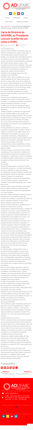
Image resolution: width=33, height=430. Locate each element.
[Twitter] (22, 13)
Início (2, 26)
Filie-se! (7, 18)
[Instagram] (14, 13)
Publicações (16, 18)
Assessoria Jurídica (22, 22)
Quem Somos (9, 22)
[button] (2, 368)
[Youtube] (18, 13)
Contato (25, 18)
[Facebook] (10, 13)
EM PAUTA (8, 26)
